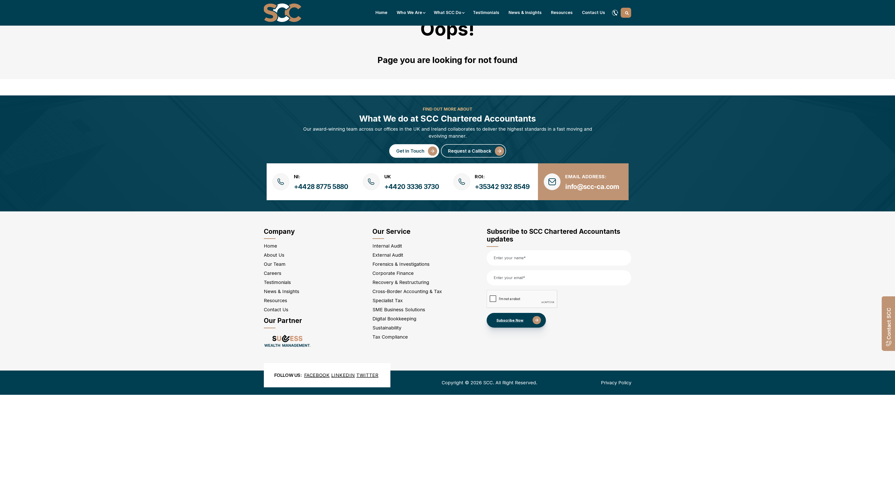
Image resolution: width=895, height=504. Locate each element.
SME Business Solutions (398, 309)
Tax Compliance (390, 337)
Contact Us (593, 12)
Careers (272, 273)
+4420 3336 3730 (411, 187)
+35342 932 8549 (502, 187)
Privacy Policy (616, 382)
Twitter (367, 375)
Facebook (317, 375)
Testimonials (486, 12)
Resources (562, 12)
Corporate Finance (393, 273)
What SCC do (447, 12)
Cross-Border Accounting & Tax (407, 291)
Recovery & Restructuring (400, 282)
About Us (274, 255)
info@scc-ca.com (592, 187)
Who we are (409, 12)
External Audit (387, 255)
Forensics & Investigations (401, 264)
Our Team (275, 264)
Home (381, 12)
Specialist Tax (387, 300)
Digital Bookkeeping (394, 319)
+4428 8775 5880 (321, 187)
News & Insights (525, 12)
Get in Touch (410, 151)
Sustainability (386, 328)
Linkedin (343, 375)
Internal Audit (387, 246)
